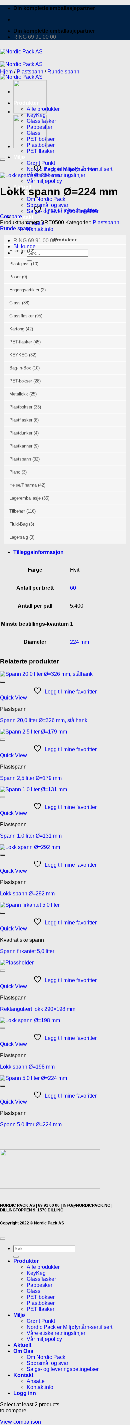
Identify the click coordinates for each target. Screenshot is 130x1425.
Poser (15, 276)
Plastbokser (20, 406)
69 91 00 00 (49, 1205)
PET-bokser (20, 380)
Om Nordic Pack (46, 199)
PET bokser (41, 1297)
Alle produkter (43, 1267)
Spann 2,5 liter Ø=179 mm (31, 778)
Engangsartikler (24, 289)
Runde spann (63, 71)
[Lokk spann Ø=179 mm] (30, 146)
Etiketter (17, 250)
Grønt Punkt (41, 163)
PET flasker (40, 151)
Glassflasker (21, 315)
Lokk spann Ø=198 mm (27, 1067)
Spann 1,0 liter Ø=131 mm (31, 836)
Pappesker (39, 1285)
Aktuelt (22, 1345)
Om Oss (23, 1351)
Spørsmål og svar (47, 1363)
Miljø (19, 157)
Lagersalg (18, 537)
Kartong (16, 328)
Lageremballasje (25, 498)
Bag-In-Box (20, 367)
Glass (15, 302)
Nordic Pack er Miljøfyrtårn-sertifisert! (70, 1327)
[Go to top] (2, 1238)
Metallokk (18, 393)
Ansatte (36, 1381)
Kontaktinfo (40, 229)
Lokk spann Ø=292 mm (27, 893)
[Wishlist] (2, 160)
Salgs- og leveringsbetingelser (63, 1369)
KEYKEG (18, 354)
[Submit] (16, 1257)
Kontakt (23, 217)
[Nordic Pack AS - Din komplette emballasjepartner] (21, 64)
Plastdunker (20, 433)
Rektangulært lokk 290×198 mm (37, 1009)
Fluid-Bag (18, 524)
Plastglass (19, 263)
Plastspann (30, 71)
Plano (14, 472)
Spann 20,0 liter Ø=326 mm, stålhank (43, 720)
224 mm (79, 642)
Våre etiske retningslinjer (56, 1333)
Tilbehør (17, 511)
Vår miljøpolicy (44, 181)
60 (73, 588)
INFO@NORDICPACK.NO (86, 1205)
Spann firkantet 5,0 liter (27, 951)
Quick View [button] (13, 697)
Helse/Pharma (23, 485)
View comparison (20, 1422)
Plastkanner (20, 446)
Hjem (6, 71)
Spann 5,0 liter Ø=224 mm (31, 1124)
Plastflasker (20, 419)
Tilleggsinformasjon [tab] (38, 552)
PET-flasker (20, 341)
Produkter (26, 1261)
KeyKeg (36, 1273)
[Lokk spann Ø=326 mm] (30, 111)
